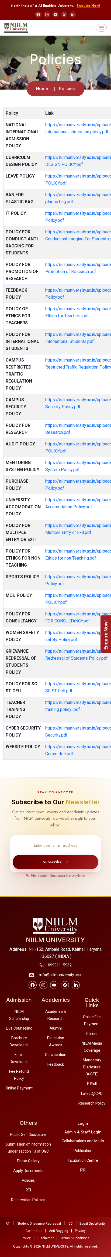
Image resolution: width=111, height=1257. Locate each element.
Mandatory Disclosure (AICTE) (92, 1067)
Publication (83, 1151)
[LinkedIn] (73, 14)
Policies (28, 1180)
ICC (70, 1223)
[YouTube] (55, 14)
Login (83, 1123)
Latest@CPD (92, 1093)
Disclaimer (45, 1238)
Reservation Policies (28, 1200)
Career (92, 1033)
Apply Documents (28, 1171)
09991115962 (60, 965)
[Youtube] (54, 985)
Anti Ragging (58, 1231)
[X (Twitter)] (64, 14)
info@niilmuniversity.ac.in (60, 975)
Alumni (56, 1028)
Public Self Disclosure (28, 1134)
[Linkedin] (76, 985)
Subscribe (52, 862)
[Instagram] (47, 14)
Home (42, 88)
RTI (28, 1190)
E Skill (92, 1084)
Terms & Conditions (74, 1238)
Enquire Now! (88, 5)
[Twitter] (65, 985)
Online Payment (19, 1088)
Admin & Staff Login (83, 1132)
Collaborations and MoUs (83, 1141)
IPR (83, 1170)
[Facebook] (38, 14)
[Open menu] (101, 28)
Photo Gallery (28, 1161)
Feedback (55, 1064)
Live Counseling (19, 1028)
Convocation (55, 1054)
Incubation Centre (83, 1160)
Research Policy (91, 1103)
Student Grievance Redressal (39, 1223)
